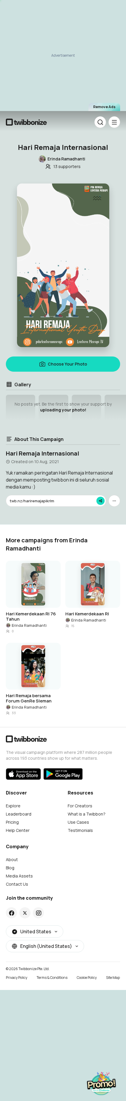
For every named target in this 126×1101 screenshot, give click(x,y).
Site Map (113, 977)
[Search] (100, 122)
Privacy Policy (16, 977)
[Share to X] (25, 912)
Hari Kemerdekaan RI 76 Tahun (31, 616)
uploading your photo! (63, 410)
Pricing (12, 822)
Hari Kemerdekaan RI (87, 614)
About (12, 859)
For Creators (80, 806)
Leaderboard (18, 814)
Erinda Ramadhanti (29, 625)
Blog (10, 867)
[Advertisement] (63, 58)
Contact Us (17, 884)
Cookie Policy (87, 977)
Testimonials (80, 830)
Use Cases (78, 822)
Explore (13, 806)
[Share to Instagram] (38, 912)
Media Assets (19, 876)
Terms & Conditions (52, 977)
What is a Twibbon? (86, 814)
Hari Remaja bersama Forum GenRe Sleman (29, 698)
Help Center (18, 830)
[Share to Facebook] (11, 912)
